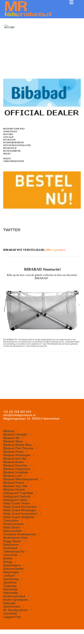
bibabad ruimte (14, 489)
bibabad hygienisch (16, 469)
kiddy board (11, 527)
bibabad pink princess (18, 448)
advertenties (11, 606)
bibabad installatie (15, 472)
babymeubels (12, 530)
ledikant (9, 575)
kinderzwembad (14, 596)
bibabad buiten (13, 462)
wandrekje (10, 589)
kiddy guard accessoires (20, 513)
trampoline (11, 520)
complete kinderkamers (19, 534)
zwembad (10, 613)
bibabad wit (11, 438)
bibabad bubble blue (17, 444)
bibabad (8, 431)
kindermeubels (13, 524)
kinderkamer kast (15, 537)
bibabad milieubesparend (20, 479)
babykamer (11, 544)
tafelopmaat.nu (14, 551)
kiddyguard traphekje (18, 493)
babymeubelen (13, 568)
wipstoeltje (10, 592)
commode (10, 555)
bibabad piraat (13, 451)
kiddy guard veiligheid (18, 517)
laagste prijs (12, 617)
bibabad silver (13, 441)
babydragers (12, 565)
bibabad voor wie (15, 486)
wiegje (7, 561)
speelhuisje (11, 579)
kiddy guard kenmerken (20, 506)
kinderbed (10, 548)
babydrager (11, 572)
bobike (7, 558)
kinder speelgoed (15, 599)
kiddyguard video (15, 500)
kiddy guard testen (16, 503)
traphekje (10, 586)
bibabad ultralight (15, 434)
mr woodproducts (15, 610)
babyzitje (9, 603)
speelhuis (10, 582)
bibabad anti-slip (14, 458)
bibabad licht (12, 475)
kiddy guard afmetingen (19, 510)
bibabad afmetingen (17, 455)
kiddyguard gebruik (16, 496)
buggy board (12, 541)
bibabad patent (13, 482)
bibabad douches (15, 465)
